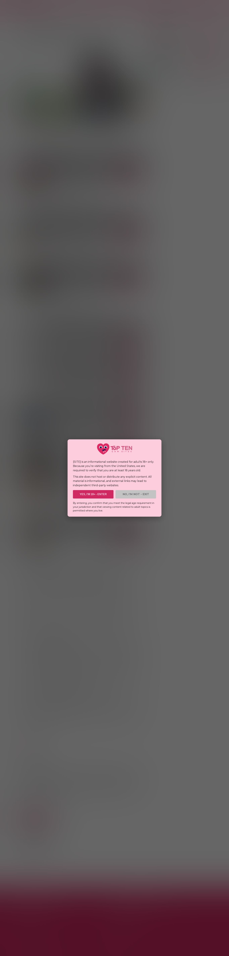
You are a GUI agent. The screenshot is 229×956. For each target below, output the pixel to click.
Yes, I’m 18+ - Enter (93, 494)
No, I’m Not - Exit (136, 494)
